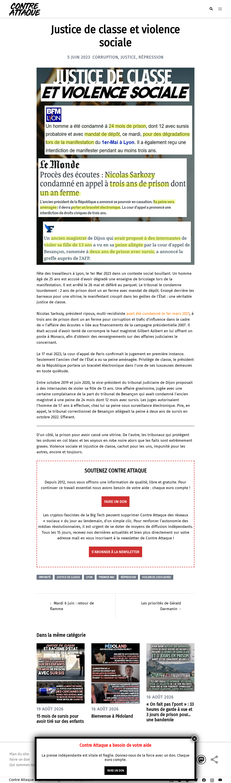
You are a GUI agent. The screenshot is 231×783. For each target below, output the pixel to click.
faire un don (115, 501)
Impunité (45, 577)
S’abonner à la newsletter (115, 552)
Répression (151, 57)
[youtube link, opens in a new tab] (220, 780)
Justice (128, 57)
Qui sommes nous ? (25, 765)
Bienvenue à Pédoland (112, 716)
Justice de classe (68, 577)
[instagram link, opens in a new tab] (212, 780)
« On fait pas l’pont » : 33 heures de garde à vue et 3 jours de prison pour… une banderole (170, 712)
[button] (211, 9)
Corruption (105, 57)
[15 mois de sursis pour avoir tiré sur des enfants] (61, 673)
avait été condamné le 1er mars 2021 (157, 313)
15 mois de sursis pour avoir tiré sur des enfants (60, 718)
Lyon (89, 577)
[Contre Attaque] (24, 8)
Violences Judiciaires (156, 577)
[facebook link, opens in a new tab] (204, 780)
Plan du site (19, 754)
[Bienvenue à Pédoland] (115, 673)
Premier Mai (106, 577)
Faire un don (19, 759)
